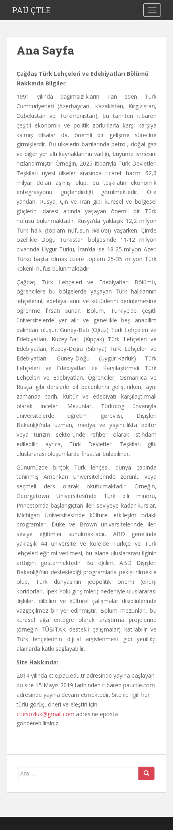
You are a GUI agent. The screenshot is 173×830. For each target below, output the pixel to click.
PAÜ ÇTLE (31, 10)
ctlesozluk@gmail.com (45, 714)
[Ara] (146, 773)
